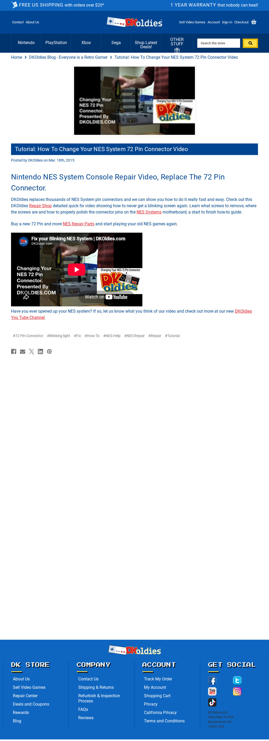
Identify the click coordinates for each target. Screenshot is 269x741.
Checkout (241, 22)
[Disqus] (134, 423)
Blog (17, 720)
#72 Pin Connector (28, 336)
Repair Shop (40, 205)
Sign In (227, 22)
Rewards (21, 712)
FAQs (83, 709)
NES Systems (149, 212)
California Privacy (160, 712)
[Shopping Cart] (254, 22)
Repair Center (25, 695)
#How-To (92, 336)
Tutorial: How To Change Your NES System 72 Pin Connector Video (101, 149)
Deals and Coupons (31, 704)
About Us (32, 22)
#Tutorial (172, 336)
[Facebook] (13, 351)
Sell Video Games (192, 22)
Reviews (86, 717)
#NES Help (112, 336)
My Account (155, 687)
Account (214, 22)
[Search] (250, 43)
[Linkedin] (40, 351)
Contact (18, 22)
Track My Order (158, 678)
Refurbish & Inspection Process (99, 698)
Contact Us (88, 678)
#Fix (77, 336)
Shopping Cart (157, 695)
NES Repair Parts (78, 223)
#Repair (154, 336)
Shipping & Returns (96, 687)
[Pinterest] (49, 351)
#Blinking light (58, 336)
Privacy (151, 704)
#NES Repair (134, 336)
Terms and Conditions (164, 720)
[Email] (22, 351)
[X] (31, 351)
